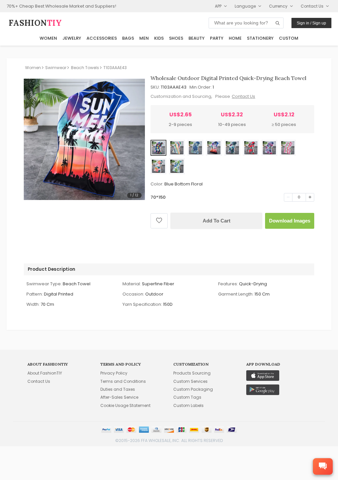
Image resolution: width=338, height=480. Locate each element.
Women (48, 38)
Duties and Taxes (117, 389)
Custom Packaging (193, 389)
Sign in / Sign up (311, 23)
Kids (159, 38)
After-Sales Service (119, 397)
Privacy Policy (113, 373)
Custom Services (190, 381)
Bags (128, 38)
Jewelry (71, 38)
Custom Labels (188, 405)
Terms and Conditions (123, 381)
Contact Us (243, 96)
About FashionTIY (44, 373)
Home (235, 38)
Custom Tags (187, 397)
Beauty (196, 38)
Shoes (176, 38)
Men (144, 38)
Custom (288, 38)
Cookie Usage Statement (125, 405)
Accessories (101, 38)
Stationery (260, 38)
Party (216, 38)
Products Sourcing (192, 373)
